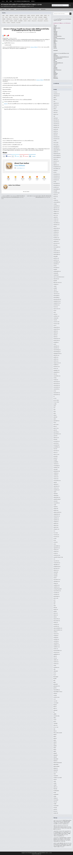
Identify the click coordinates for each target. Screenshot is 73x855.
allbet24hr (55, 135)
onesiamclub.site (56, 385)
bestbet (55, 172)
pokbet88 (55, 439)
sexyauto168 (55, 508)
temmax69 (45, 17)
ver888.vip (55, 631)
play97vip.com (56, 437)
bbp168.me (55, 170)
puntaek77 (55, 458)
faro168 (28, 15)
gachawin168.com (56, 250)
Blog (7, 1)
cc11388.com (55, 200)
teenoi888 (55, 574)
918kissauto (12, 15)
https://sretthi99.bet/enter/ (58, 277)
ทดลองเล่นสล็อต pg (56, 689)
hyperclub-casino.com (57, 282)
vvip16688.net (56, 641)
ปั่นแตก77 (55, 706)
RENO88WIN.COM (56, 471)
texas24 (55, 577)
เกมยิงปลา (55, 779)
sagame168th (55, 495)
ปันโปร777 (55, 708)
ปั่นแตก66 (55, 704)
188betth (55, 99)
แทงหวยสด (55, 807)
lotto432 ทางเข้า (56, 321)
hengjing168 (55, 273)
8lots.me (55, 107)
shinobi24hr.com (56, 516)
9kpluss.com (55, 114)
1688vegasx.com (56, 95)
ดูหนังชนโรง (55, 74)
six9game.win (55, 521)
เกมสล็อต (3, 22)
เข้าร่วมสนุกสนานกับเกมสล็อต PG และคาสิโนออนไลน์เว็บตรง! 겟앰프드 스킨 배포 (21, 4)
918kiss (54, 54)
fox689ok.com (56, 241)
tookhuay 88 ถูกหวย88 (57, 589)
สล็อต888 (15, 20)
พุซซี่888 (46, 19)
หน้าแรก (3, 1)
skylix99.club (55, 525)
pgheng (54, 415)
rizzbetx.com (55, 476)
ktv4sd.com (55, 306)
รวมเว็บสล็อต (55, 723)
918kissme (55, 112)
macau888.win (56, 342)
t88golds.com (56, 570)
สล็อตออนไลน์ (34, 20)
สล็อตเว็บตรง (46, 20)
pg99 (54, 409)
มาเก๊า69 (54, 719)
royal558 (55, 482)
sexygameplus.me (56, 514)
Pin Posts (33, 1)
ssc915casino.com (56, 555)
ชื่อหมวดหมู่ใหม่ (55, 676)
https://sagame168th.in (57, 58)
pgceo (54, 411)
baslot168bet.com (56, 168)
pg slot (54, 44)
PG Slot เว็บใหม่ (56, 402)
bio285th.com (56, 187)
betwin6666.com (56, 183)
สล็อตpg (25, 20)
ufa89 (54, 602)
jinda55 (41, 15)
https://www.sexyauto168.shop (59, 38)
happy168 (37, 15)
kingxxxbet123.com (57, 301)
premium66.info (56, 445)
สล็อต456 (55, 738)
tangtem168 (55, 572)
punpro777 (55, 77)
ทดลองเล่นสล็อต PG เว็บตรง (57, 691)
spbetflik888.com (56, 546)
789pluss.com (56, 105)
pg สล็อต (54, 404)
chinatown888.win (56, 202)
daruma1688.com (56, 206)
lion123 (54, 310)
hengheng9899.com (57, 271)
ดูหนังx (54, 682)
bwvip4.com (55, 194)
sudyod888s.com (56, 564)
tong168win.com (56, 585)
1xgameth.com (56, 103)
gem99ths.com (56, 258)
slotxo (54, 39)
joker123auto (55, 291)
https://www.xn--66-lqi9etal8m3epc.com (61, 56)
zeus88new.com (56, 667)
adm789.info (55, 129)
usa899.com (55, 622)
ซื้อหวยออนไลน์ (55, 78)
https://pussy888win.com (58, 62)
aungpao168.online (56, 153)
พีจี (53, 712)
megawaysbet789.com (57, 353)
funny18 (54, 248)
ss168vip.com (55, 549)
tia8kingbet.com (56, 581)
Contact (11, 1)
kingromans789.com (57, 299)
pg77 (3, 17)
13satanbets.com (56, 93)
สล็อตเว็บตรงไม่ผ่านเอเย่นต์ (57, 762)
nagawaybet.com (56, 370)
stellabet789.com (56, 562)
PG (48, 15)
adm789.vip (55, 131)
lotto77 (54, 325)
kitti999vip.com (56, 305)
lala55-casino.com (56, 308)
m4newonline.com (56, 338)
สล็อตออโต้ (55, 757)
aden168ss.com (56, 125)
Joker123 (45, 15)
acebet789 (16, 15)
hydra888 (55, 280)
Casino (54, 198)
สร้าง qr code (55, 727)
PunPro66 (55, 448)
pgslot (54, 66)
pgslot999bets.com (57, 433)
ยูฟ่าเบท (54, 721)
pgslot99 (55, 430)
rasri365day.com (56, 465)
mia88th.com (55, 357)
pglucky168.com (56, 420)
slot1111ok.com (56, 534)
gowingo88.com (56, 267)
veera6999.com (56, 624)
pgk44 (54, 419)
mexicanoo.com (56, 355)
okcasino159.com (56, 381)
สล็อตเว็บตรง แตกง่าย (56, 28)
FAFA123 (55, 226)
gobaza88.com (56, 263)
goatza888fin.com (56, 262)
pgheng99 (55, 67)
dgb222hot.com (56, 207)
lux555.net (55, 334)
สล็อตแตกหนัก (55, 770)
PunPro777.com (56, 454)
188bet (3, 15)
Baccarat (55, 163)
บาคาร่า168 (35, 19)
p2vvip (54, 391)
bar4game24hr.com (57, 166)
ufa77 (54, 600)
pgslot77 (55, 426)
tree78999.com (56, 592)
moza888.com (55, 364)
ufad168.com (55, 609)
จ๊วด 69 (54, 673)
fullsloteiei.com (56, 243)
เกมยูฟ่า (54, 781)
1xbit (54, 101)
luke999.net (55, 331)
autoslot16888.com (56, 155)
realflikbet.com (56, 467)
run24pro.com (56, 488)
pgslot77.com (55, 428)
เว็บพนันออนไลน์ (55, 794)
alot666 (54, 140)
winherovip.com (56, 652)
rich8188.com (55, 473)
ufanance (3, 19)
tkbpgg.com (55, 583)
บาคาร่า (30, 19)
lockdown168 (55, 318)
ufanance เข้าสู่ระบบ (33, 47)
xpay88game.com (56, 654)
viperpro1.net (56, 633)
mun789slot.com (56, 366)
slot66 (54, 30)
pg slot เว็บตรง (15, 17)
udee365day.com (56, 596)
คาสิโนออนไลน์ (16, 19)
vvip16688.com (56, 639)
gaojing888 (55, 256)
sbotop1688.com (56, 503)
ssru (54, 559)
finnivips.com (55, 234)
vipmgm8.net (55, 635)
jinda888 (55, 288)
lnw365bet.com (56, 316)
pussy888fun (55, 461)
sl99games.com (56, 529)
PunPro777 (55, 452)
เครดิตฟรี (54, 785)
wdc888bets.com (56, 645)
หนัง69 (54, 773)
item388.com (55, 284)
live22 (54, 312)
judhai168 (55, 32)
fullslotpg (33, 15)
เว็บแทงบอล (55, 801)
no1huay (54, 377)
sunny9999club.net (56, 566)
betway (54, 181)
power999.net (56, 443)
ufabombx (55, 607)
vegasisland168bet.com (57, 628)
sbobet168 (55, 501)
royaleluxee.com (56, 486)
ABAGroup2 (55, 118)
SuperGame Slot (56, 568)
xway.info (55, 656)
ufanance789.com (33, 32)
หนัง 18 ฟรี (55, 772)
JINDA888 (55, 35)
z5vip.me (55, 658)
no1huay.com (55, 379)
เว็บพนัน (54, 792)
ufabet (54, 605)
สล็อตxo (29, 20)
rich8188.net (55, 475)
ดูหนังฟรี (54, 72)
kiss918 (54, 46)
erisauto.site (55, 219)
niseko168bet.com (56, 376)
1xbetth (54, 43)
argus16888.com (56, 146)
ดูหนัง (21, 19)
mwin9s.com (55, 368)
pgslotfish (55, 435)
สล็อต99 (7, 20)
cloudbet (55, 204)
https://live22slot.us (57, 70)
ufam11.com (55, 613)
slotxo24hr (40, 17)
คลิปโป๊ (54, 42)
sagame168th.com (56, 497)
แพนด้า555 (55, 809)
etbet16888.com (56, 222)
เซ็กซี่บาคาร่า (55, 787)
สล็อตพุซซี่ (55, 753)
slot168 (54, 26)
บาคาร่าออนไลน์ (40, 19)
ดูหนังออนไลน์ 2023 (56, 686)
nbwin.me (55, 374)
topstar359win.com (57, 590)
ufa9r (54, 603)
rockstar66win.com (57, 480)
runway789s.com (56, 489)
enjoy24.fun (55, 217)
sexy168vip (55, 506)
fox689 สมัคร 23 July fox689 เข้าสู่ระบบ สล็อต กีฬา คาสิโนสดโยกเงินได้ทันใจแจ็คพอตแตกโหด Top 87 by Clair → (39, 196)
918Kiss (7, 15)
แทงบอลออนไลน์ (55, 805)
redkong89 (55, 469)
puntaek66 (55, 456)
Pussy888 (20, 17)
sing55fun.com (56, 518)
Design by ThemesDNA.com (36, 853)
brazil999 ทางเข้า (56, 192)
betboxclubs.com (56, 174)
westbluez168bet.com (57, 650)
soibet (54, 544)
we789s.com (55, 648)
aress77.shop (55, 142)
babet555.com (56, 161)
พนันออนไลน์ (55, 710)
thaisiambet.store (56, 579)
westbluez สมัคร (9, 19)
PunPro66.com (56, 450)
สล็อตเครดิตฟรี (40, 20)
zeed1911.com (55, 661)
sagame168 (29, 17)
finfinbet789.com (56, 228)
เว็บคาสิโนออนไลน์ (56, 790)
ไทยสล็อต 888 (55, 813)
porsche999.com (56, 441)
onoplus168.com (56, 389)
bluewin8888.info (56, 189)
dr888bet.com (56, 211)
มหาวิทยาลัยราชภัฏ (56, 716)
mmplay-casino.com (57, 362)
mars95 (54, 344)
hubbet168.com (56, 278)
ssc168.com (55, 553)
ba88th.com (55, 159)
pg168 (54, 405)
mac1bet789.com (56, 340)
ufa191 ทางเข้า (55, 598)
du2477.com (55, 215)
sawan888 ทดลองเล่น (56, 499)
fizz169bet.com (56, 237)
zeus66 (54, 665)
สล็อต (3, 20)
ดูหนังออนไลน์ (25, 19)
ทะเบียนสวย (55, 693)
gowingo (55, 265)
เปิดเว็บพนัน (55, 788)
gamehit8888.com (56, 254)
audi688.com (55, 151)
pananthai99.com (56, 392)
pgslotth (55, 48)
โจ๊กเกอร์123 (18, 22)
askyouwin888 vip (56, 149)
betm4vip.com (56, 179)
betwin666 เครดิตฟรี (23, 15)
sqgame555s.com (56, 547)
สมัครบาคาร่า (55, 725)
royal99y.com (55, 484)
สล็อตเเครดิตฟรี (55, 764)
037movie (55, 92)
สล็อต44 (54, 736)
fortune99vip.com (56, 239)
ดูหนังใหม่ (54, 687)
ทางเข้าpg (55, 695)
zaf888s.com (55, 659)
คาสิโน (54, 669)
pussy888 (55, 37)
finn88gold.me (56, 230)
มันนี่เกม (54, 717)
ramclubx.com (55, 463)
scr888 (54, 504)
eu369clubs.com (56, 224)
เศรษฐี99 (54, 803)
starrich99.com (56, 560)
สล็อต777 (55, 744)
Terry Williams (20, 32)
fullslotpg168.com (56, 247)
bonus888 (55, 33)
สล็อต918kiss (20, 20)
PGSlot (10, 17)
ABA (54, 116)
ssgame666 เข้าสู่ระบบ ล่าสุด (58, 557)
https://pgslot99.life (57, 36)
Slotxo (36, 17)
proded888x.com (56, 447)
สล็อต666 (55, 742)
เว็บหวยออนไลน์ (55, 800)
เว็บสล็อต (8, 22)
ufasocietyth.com (56, 620)
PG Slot (6, 17)
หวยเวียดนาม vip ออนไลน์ (57, 777)
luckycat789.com (56, 327)
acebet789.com (56, 121)
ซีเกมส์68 (54, 678)
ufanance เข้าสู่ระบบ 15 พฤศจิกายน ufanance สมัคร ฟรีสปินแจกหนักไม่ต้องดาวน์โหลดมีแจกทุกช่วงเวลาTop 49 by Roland (26, 29)
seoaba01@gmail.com (21, 168)
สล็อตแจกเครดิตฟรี (56, 766)
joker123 (55, 25)
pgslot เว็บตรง (56, 424)
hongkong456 (56, 275)
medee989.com (56, 346)
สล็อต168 (11, 20)
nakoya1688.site (56, 372)
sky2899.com (55, 523)
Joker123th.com (56, 293)
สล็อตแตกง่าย (55, 768)
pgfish (54, 413)
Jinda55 (54, 286)
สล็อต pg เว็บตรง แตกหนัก (57, 732)
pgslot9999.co (56, 432)
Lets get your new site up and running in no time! (22, 1)
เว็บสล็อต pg (13, 22)
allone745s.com (56, 136)
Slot (32, 17)
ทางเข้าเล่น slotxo (56, 697)
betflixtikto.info (56, 178)
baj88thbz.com (56, 164)
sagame (25, 17)
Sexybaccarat (55, 510)
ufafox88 (55, 611)
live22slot (55, 314)
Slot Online (55, 532)
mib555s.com (55, 361)
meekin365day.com (56, 349)
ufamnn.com (55, 615)
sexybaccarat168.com (57, 512)
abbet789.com (56, 120)
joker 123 (55, 59)
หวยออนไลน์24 (55, 775)
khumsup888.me (56, 295)
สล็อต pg (54, 731)
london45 (55, 319)
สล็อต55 (54, 740)
